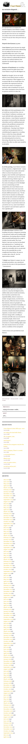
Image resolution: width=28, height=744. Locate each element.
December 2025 (8, 493)
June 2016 (6, 721)
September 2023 (8, 547)
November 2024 (8, 519)
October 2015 (7, 731)
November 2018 (8, 663)
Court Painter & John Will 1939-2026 (14, 428)
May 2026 (6, 483)
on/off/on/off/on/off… (10, 466)
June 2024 (6, 529)
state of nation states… (10, 462)
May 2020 (6, 627)
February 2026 (8, 489)
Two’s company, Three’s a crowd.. (13, 450)
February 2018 (8, 681)
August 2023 (7, 549)
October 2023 (7, 545)
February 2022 (8, 585)
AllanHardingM (5, 398)
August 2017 (7, 693)
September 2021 (8, 595)
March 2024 (7, 535)
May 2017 (6, 699)
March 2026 (7, 487)
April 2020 (6, 629)
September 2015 (8, 733)
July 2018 (6, 671)
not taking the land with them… (13, 432)
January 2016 (7, 725)
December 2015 (8, 727)
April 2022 (6, 581)
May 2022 (6, 579)
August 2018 (7, 669)
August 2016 (7, 717)
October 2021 (7, 593)
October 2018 (7, 665)
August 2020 (7, 621)
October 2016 (7, 713)
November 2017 (8, 687)
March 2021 (7, 607)
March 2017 (7, 703)
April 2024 (6, 533)
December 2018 (8, 661)
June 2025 (6, 505)
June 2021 (6, 601)
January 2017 (7, 707)
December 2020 (8, 613)
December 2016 (8, 709)
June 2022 (6, 577)
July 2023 (6, 551)
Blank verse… (7, 458)
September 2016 (8, 715)
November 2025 (8, 495)
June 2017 (6, 697)
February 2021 (8, 609)
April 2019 (6, 653)
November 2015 (8, 729)
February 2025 (8, 513)
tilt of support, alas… (9, 436)
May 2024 (6, 531)
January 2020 (7, 635)
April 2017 (6, 701)
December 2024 (8, 517)
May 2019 (6, 651)
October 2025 (7, 497)
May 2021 (6, 603)
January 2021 (7, 611)
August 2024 (7, 525)
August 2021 (7, 597)
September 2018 (8, 667)
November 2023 (8, 543)
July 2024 (6, 527)
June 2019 (6, 649)
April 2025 (6, 509)
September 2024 (8, 523)
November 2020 (8, 615)
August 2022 (7, 573)
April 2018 (6, 677)
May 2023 (6, 555)
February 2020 (8, 633)
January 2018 (7, 683)
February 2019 (8, 657)
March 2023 (7, 559)
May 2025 (6, 507)
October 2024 (7, 521)
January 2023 (7, 563)
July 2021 (6, 599)
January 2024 (7, 539)
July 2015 (6, 735)
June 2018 (6, 673)
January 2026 (7, 491)
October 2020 (7, 617)
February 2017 (8, 705)
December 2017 (8, 685)
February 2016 (8, 723)
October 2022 (7, 569)
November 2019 (8, 639)
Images (4, 400)
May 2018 (6, 675)
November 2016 (8, 711)
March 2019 (7, 655)
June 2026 (6, 481)
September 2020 (8, 619)
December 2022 (8, 565)
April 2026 (7, 485)
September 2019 (8, 643)
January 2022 (7, 587)
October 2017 (7, 689)
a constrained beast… (10, 454)
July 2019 (6, 647)
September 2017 (8, 691)
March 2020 (7, 631)
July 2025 (6, 503)
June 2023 (6, 553)
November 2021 (8, 591)
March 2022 (7, 583)
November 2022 (8, 567)
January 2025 (7, 515)
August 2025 (7, 501)
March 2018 (7, 679)
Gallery (21, 398)
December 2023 (8, 541)
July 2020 (6, 623)
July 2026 (6, 479)
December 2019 (8, 637)
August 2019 (7, 645)
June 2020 (6, 625)
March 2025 (7, 511)
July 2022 (6, 575)
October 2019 (7, 641)
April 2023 (6, 557)
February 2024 (8, 537)
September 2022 (8, 571)
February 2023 (8, 561)
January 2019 (7, 659)
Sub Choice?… (7, 440)
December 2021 (8, 589)
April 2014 (6, 737)
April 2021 (6, 605)
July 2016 (6, 719)
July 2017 (6, 695)
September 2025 (8, 499)
